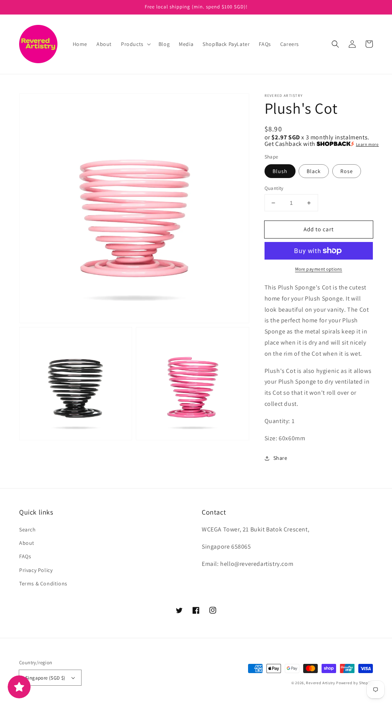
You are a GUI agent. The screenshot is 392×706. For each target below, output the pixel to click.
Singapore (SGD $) (45, 678)
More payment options (318, 269)
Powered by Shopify (354, 682)
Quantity (274, 188)
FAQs (25, 556)
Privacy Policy (35, 570)
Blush (280, 171)
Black (314, 171)
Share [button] (280, 457)
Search (27, 529)
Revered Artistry (320, 682)
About (26, 542)
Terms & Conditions (43, 583)
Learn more (367, 144)
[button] (135, 44)
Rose (346, 171)
